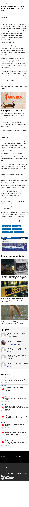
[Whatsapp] (12, 18)
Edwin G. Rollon (7, 231)
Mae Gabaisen (18, 231)
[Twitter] (9, 18)
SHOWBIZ (3, 456)
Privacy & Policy (10, 473)
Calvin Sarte (6, 229)
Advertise (18, 473)
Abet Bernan (6, 226)
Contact (25, 473)
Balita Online (6, 14)
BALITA (3, 453)
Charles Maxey (17, 229)
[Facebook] (6, 18)
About (3, 473)
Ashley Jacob (17, 226)
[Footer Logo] (7, 477)
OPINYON (3, 459)
